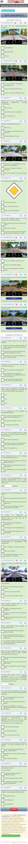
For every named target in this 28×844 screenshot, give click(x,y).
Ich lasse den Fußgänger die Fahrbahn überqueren (13, 169)
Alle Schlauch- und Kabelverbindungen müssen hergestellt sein (15, 466)
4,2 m (6, 394)
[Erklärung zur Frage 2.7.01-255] (20, 490)
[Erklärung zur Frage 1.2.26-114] (20, 141)
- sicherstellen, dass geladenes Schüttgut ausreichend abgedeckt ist (14, 782)
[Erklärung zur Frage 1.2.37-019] (20, 215)
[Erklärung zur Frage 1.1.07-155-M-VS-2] (20, 274)
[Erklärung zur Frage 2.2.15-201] (20, 688)
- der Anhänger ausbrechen (11, 730)
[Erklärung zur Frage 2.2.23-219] (20, 361)
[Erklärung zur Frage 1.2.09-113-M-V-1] (20, 23)
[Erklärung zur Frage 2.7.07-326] (20, 408)
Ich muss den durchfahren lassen (14, 269)
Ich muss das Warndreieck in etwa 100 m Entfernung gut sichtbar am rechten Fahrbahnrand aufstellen (16, 707)
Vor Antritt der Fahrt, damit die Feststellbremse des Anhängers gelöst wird (15, 356)
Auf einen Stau (8, 127)
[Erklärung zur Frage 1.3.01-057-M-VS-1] (20, 61)
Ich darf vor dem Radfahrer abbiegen (13, 264)
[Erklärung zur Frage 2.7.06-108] (20, 648)
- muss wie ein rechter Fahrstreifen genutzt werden (14, 587)
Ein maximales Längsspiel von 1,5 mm (13, 420)
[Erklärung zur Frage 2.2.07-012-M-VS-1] (20, 560)
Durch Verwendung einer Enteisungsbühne (14, 370)
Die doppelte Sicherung (10, 795)
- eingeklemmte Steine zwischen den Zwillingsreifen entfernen (13, 774)
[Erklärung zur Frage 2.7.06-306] (20, 338)
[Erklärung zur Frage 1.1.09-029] (20, 98)
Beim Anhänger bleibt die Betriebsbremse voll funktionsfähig (15, 532)
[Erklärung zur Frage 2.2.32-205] (20, 763)
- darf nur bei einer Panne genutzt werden (14, 595)
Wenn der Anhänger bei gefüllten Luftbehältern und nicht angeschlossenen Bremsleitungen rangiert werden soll (16, 347)
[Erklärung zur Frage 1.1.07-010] (20, 121)
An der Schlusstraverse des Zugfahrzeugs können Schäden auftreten (14, 750)
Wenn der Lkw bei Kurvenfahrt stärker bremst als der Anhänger (15, 662)
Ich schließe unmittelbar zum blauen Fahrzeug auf (16, 173)
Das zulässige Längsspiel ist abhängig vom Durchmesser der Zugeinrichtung (14, 416)
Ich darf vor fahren (13, 89)
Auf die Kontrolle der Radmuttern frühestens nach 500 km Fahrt (15, 502)
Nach (3, 486)
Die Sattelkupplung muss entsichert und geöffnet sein (15, 470)
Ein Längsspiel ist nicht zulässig (12, 424)
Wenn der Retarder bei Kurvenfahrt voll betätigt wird (15, 666)
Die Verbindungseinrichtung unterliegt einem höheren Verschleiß (14, 631)
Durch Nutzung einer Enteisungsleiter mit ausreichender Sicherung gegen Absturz (14, 380)
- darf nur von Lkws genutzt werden (12, 591)
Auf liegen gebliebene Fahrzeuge (12, 136)
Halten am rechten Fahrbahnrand (12, 210)
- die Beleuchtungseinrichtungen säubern (14, 778)
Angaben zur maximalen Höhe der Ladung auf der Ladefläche (16, 613)
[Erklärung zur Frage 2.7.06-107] (20, 430)
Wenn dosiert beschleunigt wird (11, 439)
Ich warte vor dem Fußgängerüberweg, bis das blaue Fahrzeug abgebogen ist (15, 164)
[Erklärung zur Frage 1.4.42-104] (20, 178)
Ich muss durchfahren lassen (14, 84)
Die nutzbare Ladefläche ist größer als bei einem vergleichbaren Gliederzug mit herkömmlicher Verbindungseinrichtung (15, 642)
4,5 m (6, 399)
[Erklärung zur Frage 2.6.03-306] (20, 623)
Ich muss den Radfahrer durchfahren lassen (14, 260)
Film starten (14, 298)
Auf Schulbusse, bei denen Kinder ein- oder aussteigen (14, 132)
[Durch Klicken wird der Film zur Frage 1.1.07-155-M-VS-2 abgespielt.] (14, 288)
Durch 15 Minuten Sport (10, 116)
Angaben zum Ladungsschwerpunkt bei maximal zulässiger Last (15, 618)
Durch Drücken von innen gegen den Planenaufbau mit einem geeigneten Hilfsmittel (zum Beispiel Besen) (15, 375)
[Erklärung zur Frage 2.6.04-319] (20, 475)
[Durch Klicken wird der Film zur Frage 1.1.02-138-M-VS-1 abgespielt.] (14, 318)
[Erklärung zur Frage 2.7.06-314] (20, 713)
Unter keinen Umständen (10, 228)
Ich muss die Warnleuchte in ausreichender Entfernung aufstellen (14, 698)
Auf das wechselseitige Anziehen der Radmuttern (15, 498)
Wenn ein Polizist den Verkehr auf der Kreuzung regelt (15, 224)
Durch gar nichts (8, 107)
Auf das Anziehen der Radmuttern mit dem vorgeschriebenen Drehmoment (14, 507)
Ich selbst (7, 56)
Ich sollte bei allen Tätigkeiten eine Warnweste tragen (15, 702)
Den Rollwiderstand (9, 800)
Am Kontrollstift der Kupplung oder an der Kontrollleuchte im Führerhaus (14, 555)
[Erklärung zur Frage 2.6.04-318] (20, 672)
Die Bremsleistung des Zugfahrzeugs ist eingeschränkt (13, 523)
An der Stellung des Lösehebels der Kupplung (15, 546)
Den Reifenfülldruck (9, 804)
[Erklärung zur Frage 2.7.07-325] (20, 740)
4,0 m (6, 403)
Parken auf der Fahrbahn (10, 202)
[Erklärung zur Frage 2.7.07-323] (20, 453)
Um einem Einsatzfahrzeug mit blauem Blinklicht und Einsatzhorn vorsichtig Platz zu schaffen (15, 232)
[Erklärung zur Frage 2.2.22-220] (20, 601)
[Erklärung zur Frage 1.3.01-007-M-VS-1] (20, 237)
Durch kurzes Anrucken (10, 551)
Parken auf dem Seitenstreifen (11, 206)
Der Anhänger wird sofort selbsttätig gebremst (15, 527)
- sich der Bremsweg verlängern (12, 726)
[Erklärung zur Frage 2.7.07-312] (20, 537)
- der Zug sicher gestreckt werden (12, 735)
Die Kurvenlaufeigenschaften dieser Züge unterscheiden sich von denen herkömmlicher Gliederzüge (15, 636)
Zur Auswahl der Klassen (8, 10)
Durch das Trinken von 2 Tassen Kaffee (13, 111)
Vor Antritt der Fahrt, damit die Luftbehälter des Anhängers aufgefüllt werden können (15, 352)
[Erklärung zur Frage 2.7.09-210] (20, 385)
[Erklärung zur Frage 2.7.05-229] (20, 787)
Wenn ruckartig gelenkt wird (11, 448)
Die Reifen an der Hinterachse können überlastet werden (15, 754)
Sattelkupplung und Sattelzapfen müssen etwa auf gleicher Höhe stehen (16, 461)
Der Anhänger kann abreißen (11, 758)
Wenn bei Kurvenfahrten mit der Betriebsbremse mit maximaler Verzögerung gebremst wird (15, 444)
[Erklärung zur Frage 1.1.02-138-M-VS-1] (20, 304)
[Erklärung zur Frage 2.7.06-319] (20, 512)
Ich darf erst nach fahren (15, 93)
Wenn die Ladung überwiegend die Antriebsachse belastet (15, 658)
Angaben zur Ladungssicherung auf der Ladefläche (13, 609)
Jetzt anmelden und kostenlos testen (10, 835)
